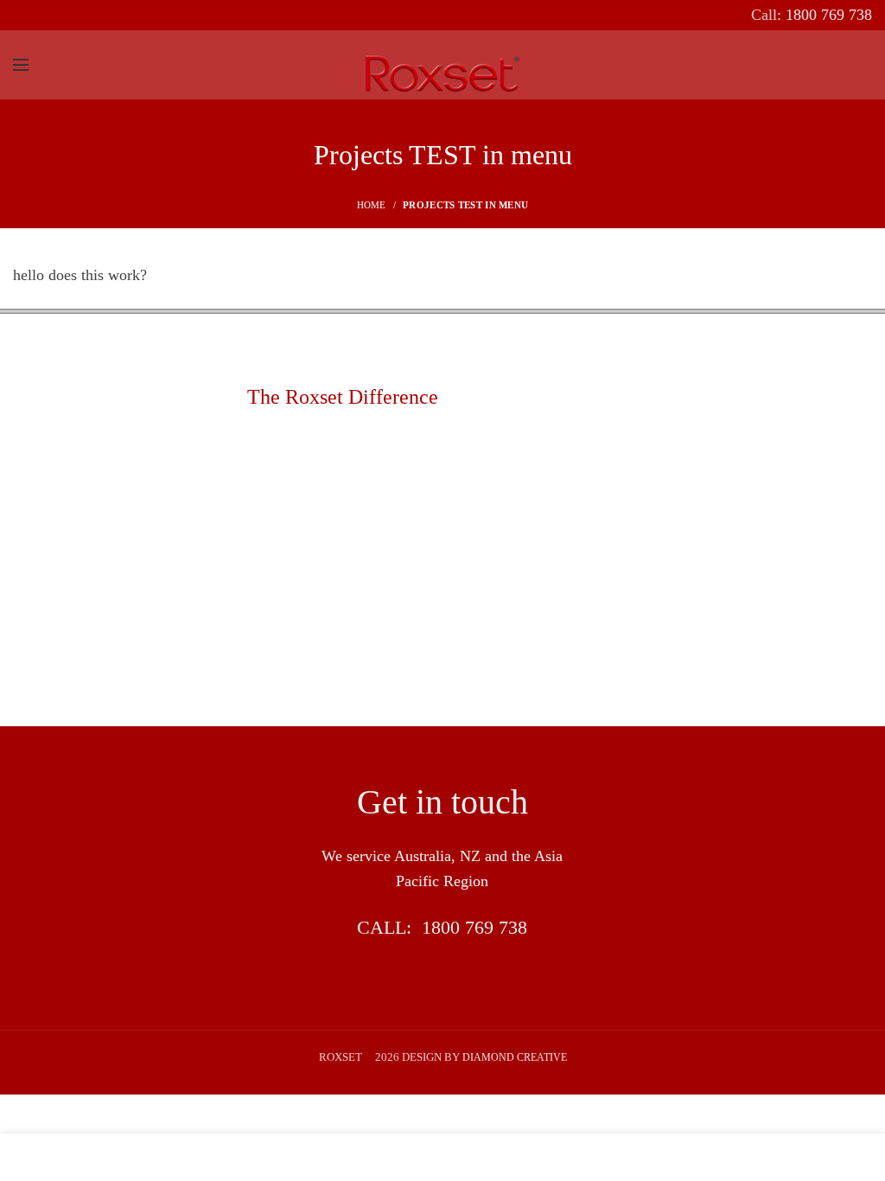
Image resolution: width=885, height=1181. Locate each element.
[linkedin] (133, 15)
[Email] (53, 15)
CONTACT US (442, 976)
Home (371, 205)
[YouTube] (106, 15)
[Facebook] (26, 15)
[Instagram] (80, 15)
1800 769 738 (474, 927)
